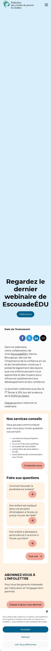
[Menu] (46, 4)
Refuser (25, 637)
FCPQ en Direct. (20, 395)
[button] (47, 611)
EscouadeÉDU (19, 354)
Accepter (25, 629)
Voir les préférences (25, 644)
